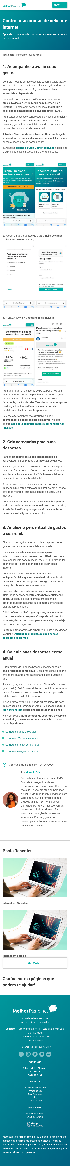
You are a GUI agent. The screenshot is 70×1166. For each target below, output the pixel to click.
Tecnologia (8, 55)
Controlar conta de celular (29, 55)
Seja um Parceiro (35, 1117)
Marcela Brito (33, 772)
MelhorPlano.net (12, 709)
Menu (57, 5)
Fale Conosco (35, 1094)
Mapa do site (35, 1100)
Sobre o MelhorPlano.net (35, 1068)
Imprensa (35, 1071)
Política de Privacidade (35, 1087)
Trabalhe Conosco (35, 1113)
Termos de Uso (35, 1091)
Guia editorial (35, 1074)
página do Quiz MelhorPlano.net (35, 147)
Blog (35, 1097)
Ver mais (33, 962)
